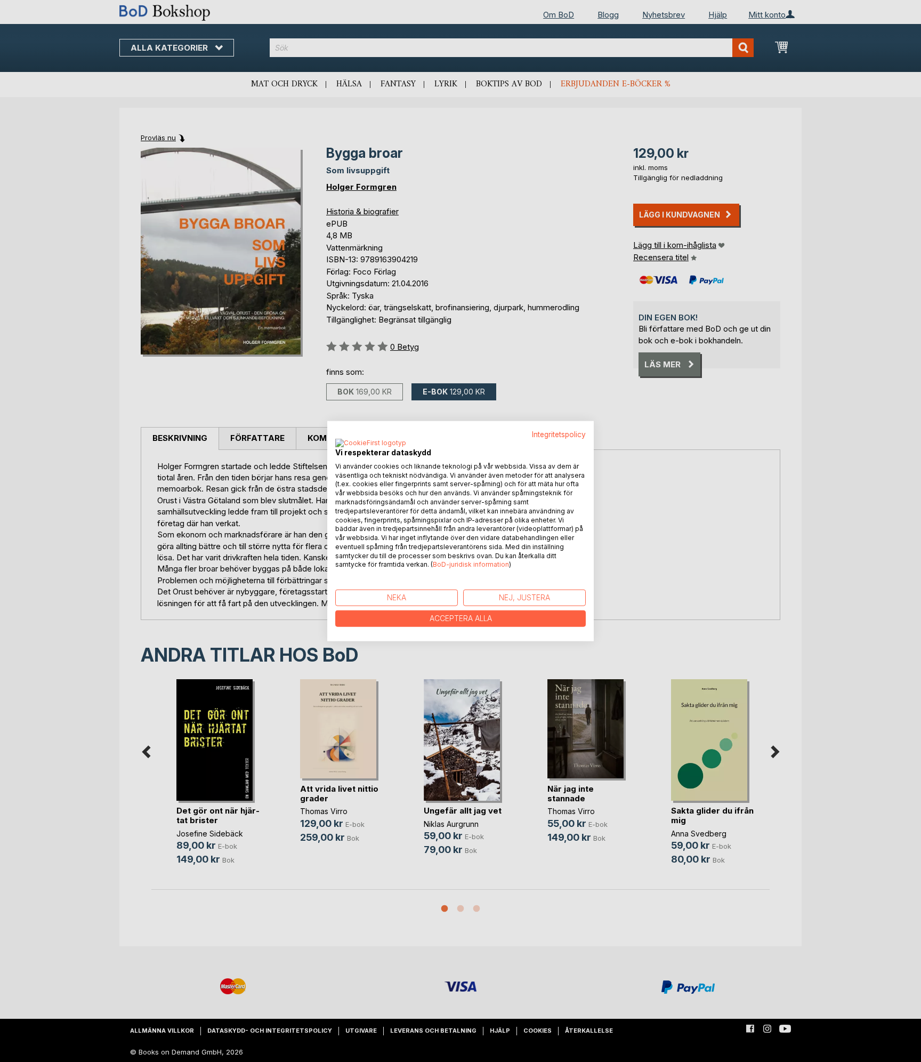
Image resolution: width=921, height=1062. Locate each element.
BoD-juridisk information (471, 564)
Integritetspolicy (559, 434)
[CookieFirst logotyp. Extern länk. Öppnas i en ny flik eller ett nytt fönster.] (370, 443)
